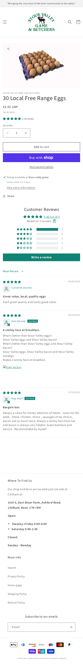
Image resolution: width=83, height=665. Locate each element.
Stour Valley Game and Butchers (36, 658)
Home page (15, 585)
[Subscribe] (71, 627)
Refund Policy (16, 602)
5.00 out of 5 (52, 217)
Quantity (8, 125)
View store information (21, 187)
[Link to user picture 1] (12, 374)
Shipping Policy (17, 594)
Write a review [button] (41, 257)
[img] (12, 282)
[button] (5, 22)
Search (12, 567)
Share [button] (10, 196)
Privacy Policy (16, 576)
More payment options (41, 166)
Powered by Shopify (58, 658)
